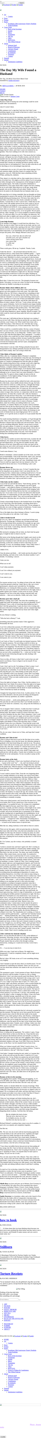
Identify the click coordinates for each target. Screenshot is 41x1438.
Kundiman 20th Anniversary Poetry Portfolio (22, 24)
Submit (6, 60)
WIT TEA (7, 1313)
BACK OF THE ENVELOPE (13, 1318)
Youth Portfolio (13, 25)
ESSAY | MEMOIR (10, 1309)
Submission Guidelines (15, 62)
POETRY (7, 1308)
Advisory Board (13, 49)
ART (5, 1304)
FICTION (7, 1306)
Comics (10, 16)
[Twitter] (13, 5)
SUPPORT (7, 1327)
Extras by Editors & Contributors (18, 1370)
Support (6, 58)
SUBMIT (7, 1325)
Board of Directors (14, 47)
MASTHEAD (8, 1324)
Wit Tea (10, 36)
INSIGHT (7, 1320)
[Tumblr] (20, 5)
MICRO (6, 1315)
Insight (10, 31)
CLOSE (3, 1437)
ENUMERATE (9, 1317)
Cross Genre (8, 27)
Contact (10, 56)
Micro (10, 33)
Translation (11, 34)
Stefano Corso (15, 96)
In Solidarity (12, 53)
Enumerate (11, 1357)
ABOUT (7, 1329)
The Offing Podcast (14, 42)
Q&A (10, 38)
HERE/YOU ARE (10, 1311)
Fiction (6, 20)
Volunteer (11, 54)
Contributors (12, 51)
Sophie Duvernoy (14, 80)
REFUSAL (11, 40)
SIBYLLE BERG (8, 86)
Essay (6, 18)
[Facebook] (6, 5)
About (6, 43)
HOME (6, 1339)
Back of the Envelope (15, 29)
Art (5, 14)
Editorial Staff (12, 45)
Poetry (6, 22)
